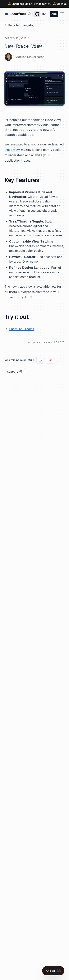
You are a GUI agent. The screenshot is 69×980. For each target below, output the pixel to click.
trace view (12, 150)
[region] (34, 88)
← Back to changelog (19, 25)
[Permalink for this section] (42, 180)
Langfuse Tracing (21, 329)
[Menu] (62, 14)
